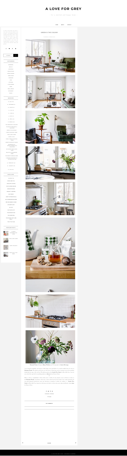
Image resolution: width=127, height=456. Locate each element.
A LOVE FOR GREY (63, 9)
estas (73, 383)
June (11, 113)
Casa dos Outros (11, 183)
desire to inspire (11, 191)
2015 (11, 101)
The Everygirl (11, 215)
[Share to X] (48, 391)
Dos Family (11, 194)
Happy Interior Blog (11, 196)
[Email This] (52, 391)
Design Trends (10, 73)
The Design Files (11, 212)
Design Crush (11, 71)
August (11, 107)
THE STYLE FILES (11, 221)
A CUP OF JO (11, 178)
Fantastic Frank (33, 364)
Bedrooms (10, 64)
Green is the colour (11, 130)
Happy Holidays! (13, 245)
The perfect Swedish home (11, 155)
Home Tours (11, 75)
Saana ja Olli (12, 136)
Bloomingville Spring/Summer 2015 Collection (12, 145)
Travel (10, 93)
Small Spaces (11, 88)
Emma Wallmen (46, 364)
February (11, 162)
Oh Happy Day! (11, 204)
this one (49, 374)
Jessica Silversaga (64, 364)
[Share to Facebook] (46, 391)
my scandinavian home (11, 199)
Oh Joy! (11, 207)
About (62, 24)
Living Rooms (11, 84)
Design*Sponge (11, 188)
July (11, 110)
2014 (11, 169)
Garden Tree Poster (56, 372)
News (11, 86)
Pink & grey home (11, 134)
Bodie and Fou (11, 180)
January (11, 165)
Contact (69, 24)
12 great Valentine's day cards (13, 232)
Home (57, 24)
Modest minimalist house (12, 142)
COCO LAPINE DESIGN (11, 186)
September (11, 104)
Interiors (52, 393)
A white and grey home (11, 132)
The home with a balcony (12, 124)
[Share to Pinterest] (50, 391)
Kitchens (11, 82)
